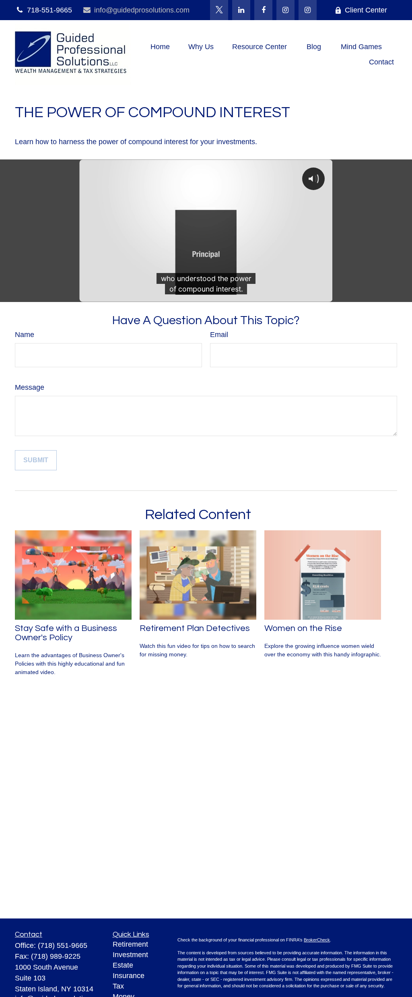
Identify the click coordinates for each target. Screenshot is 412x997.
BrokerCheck (317, 939)
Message (29, 387)
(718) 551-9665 (62, 945)
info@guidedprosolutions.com (142, 10)
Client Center (366, 10)
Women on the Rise (303, 628)
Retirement (130, 944)
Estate (123, 965)
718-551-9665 (49, 10)
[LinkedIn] (241, 10)
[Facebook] (263, 10)
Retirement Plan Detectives (195, 628)
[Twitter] (219, 10)
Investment (130, 955)
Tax (118, 986)
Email (219, 335)
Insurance (128, 976)
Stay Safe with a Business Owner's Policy (66, 633)
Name (24, 335)
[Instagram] (308, 10)
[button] (160, 46)
